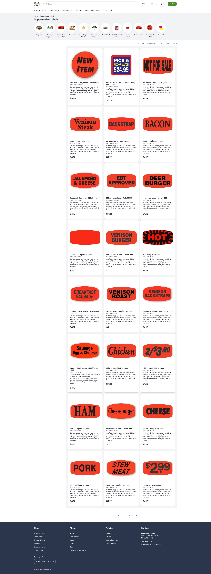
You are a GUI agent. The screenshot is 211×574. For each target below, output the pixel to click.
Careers (72, 540)
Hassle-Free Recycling (78, 550)
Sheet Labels (107, 10)
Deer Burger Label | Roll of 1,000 (155, 198)
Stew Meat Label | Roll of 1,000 (117, 485)
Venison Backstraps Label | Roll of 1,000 (158, 311)
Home (36, 16)
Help (151, 4)
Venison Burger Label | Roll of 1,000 (119, 255)
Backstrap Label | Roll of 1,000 (117, 141)
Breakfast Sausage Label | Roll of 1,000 (84, 311)
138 (130, 515)
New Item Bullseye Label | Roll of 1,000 (84, 83)
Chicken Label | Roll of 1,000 (117, 368)
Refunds (108, 537)
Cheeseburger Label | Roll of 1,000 (119, 429)
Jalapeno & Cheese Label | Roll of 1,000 (85, 198)
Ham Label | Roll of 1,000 (79, 429)
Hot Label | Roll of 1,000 (151, 255)
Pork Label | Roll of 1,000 (79, 485)
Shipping (109, 533)
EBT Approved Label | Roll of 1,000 (119, 198)
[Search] (45, 4)
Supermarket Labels (92, 10)
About (144, 4)
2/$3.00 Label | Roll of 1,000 (153, 368)
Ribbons (79, 10)
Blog (71, 547)
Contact (72, 543)
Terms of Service (112, 540)
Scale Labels (54, 10)
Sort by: (141, 43)
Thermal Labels (67, 10)
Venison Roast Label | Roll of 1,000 (119, 311)
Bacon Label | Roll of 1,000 (153, 141)
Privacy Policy (111, 543)
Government (74, 537)
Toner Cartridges (40, 10)
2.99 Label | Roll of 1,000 (152, 485)
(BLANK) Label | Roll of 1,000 (81, 255)
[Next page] (136, 515)
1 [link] (106, 515)
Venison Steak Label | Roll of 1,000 (83, 141)
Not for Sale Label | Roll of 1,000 (155, 83)
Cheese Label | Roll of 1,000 (153, 429)
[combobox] (91, 4)
